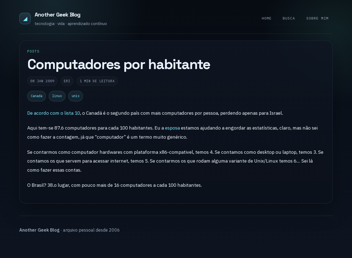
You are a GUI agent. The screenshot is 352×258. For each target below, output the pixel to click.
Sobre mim (317, 18)
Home (267, 18)
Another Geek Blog (57, 14)
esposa (172, 128)
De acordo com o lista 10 (53, 113)
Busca (289, 18)
